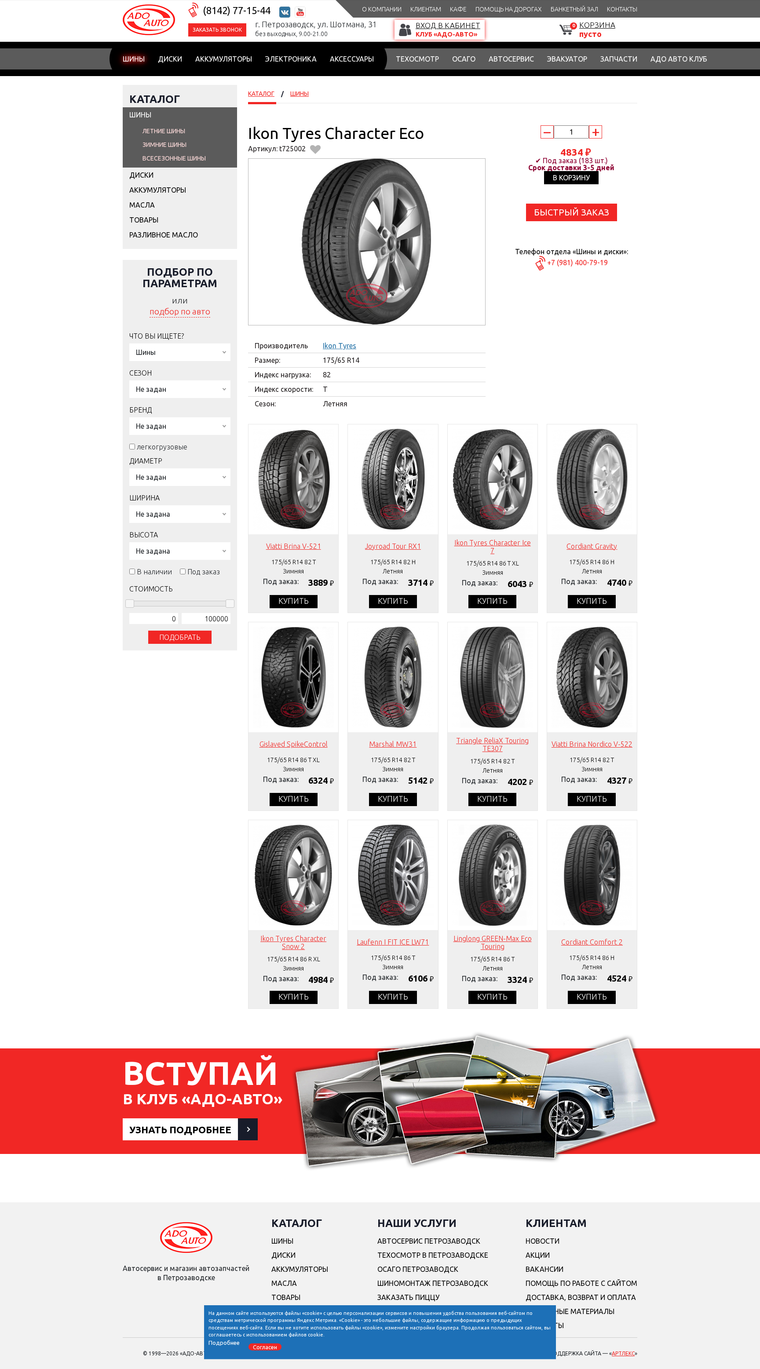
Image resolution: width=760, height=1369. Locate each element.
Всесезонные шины (174, 158)
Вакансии (544, 1269)
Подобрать (180, 637)
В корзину (571, 178)
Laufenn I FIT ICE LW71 (393, 942)
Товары (143, 220)
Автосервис (511, 59)
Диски (170, 59)
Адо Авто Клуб (678, 59)
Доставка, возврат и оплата (581, 1297)
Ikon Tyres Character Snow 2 (293, 942)
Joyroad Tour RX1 (393, 546)
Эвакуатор (567, 59)
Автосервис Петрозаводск (428, 1241)
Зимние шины (164, 144)
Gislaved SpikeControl (293, 744)
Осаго (463, 59)
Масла (142, 205)
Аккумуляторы (223, 59)
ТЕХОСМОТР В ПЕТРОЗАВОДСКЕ (432, 1255)
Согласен (265, 1346)
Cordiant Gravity (591, 546)
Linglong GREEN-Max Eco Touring (492, 942)
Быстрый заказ (571, 212)
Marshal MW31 (393, 744)
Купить (293, 600)
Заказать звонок (217, 30)
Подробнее (224, 1342)
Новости (542, 1241)
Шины (134, 59)
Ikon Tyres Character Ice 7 (492, 547)
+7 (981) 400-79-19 (577, 262)
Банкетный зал (574, 9)
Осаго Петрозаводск (417, 1269)
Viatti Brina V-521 (293, 546)
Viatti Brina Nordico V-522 (592, 744)
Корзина (597, 25)
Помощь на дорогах (508, 9)
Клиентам (425, 9)
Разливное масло (163, 235)
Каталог (154, 99)
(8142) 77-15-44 (236, 10)
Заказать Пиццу (408, 1297)
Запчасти (618, 59)
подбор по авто (180, 311)
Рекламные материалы (570, 1311)
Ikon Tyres (339, 346)
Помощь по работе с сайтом (581, 1283)
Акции (538, 1255)
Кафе (458, 9)
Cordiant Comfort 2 (592, 942)
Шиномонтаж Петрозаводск (432, 1283)
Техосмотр (417, 59)
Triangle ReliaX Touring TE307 (492, 744)
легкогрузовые (162, 447)
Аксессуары (352, 59)
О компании (382, 9)
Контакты (622, 9)
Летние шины (163, 131)
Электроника (291, 59)
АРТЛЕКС (623, 1353)
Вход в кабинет (448, 25)
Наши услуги (417, 1223)
